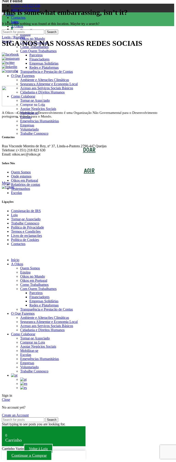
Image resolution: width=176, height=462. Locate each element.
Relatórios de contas (25, 184)
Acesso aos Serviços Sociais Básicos (46, 88)
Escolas (16, 193)
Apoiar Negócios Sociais (38, 109)
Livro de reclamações (26, 236)
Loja (14, 215)
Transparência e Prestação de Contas (46, 72)
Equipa (25, 34)
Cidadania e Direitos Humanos (42, 92)
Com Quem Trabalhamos (38, 51)
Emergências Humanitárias (39, 121)
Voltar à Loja (38, 449)
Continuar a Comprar (29, 455)
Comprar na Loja (32, 342)
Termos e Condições (26, 231)
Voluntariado (29, 129)
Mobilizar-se (29, 351)
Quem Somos (21, 172)
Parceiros (36, 55)
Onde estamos (21, 176)
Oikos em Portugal (24, 180)
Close (6, 400)
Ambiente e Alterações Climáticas (44, 80)
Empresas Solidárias (43, 63)
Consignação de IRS (26, 211)
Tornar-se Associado (26, 219)
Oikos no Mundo (32, 39)
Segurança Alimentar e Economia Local (49, 84)
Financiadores (39, 59)
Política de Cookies (25, 240)
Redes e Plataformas (44, 67)
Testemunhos (20, 189)
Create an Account (15, 415)
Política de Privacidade (27, 227)
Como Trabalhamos (34, 285)
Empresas (27, 125)
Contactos (18, 244)
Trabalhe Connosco (34, 133)
